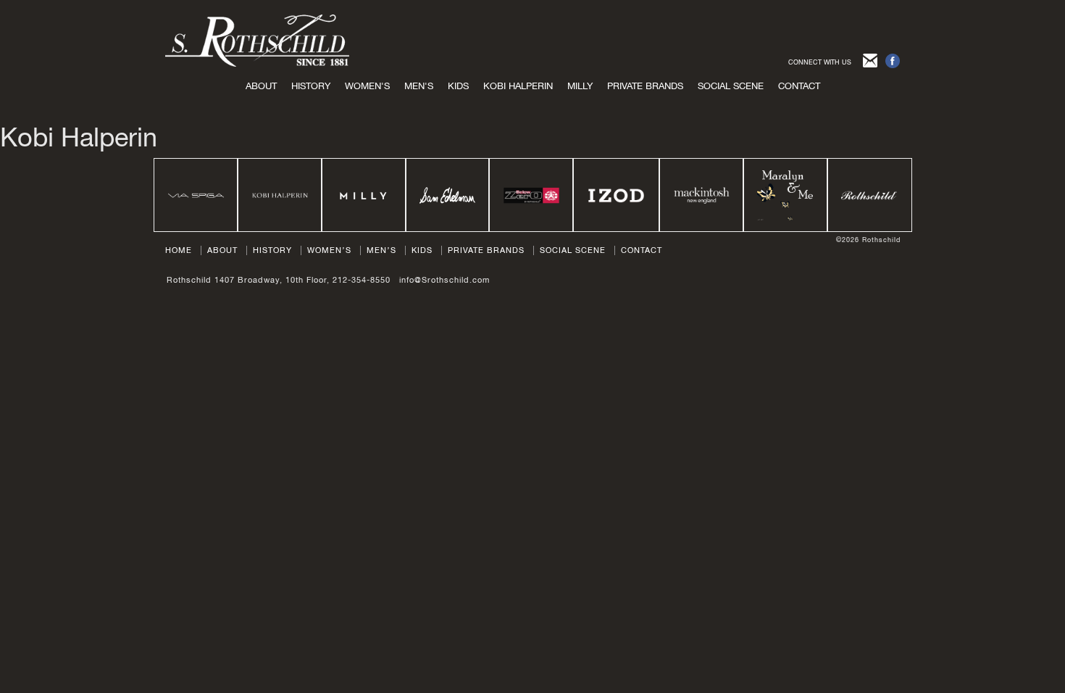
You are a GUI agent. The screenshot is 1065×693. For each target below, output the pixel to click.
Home (178, 250)
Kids (422, 250)
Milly (580, 85)
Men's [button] (418, 85)
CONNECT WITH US (819, 62)
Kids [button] (458, 85)
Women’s (329, 250)
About (261, 85)
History (310, 85)
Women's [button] (367, 85)
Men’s (381, 250)
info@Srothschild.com (444, 279)
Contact (799, 85)
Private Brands (486, 250)
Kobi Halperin (518, 85)
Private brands (645, 85)
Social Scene (731, 85)
